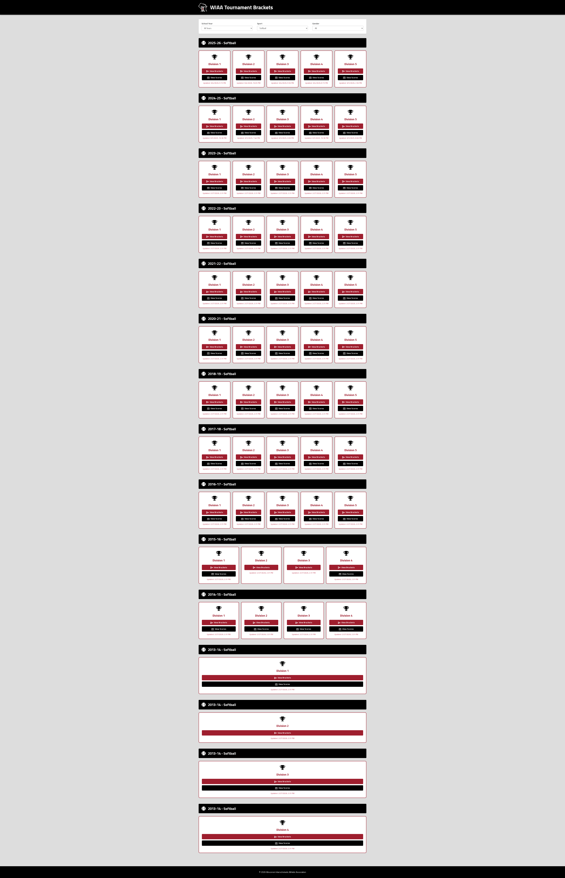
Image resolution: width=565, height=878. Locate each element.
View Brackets (216, 71)
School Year (207, 23)
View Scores (216, 77)
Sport (259, 23)
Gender (315, 23)
